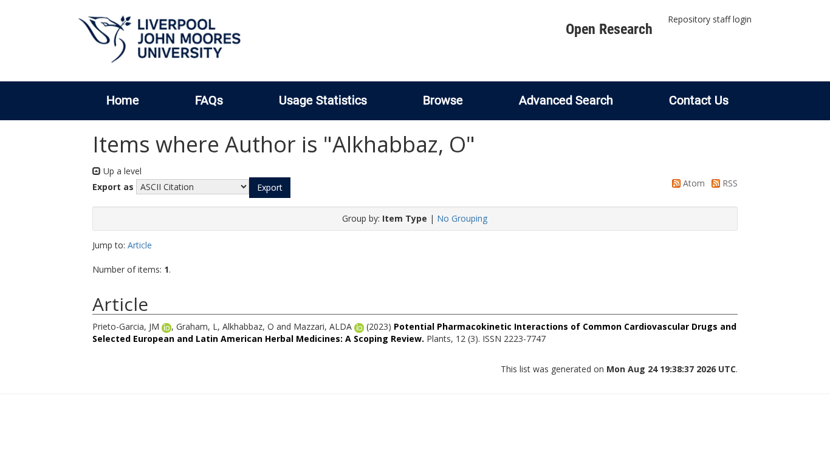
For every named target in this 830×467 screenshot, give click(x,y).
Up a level (121, 171)
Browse (443, 100)
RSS (729, 183)
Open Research (609, 29)
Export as (113, 187)
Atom (693, 183)
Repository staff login (710, 19)
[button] (269, 187)
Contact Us (699, 100)
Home (122, 100)
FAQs (209, 100)
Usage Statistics (323, 100)
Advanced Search (566, 100)
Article (140, 245)
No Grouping (462, 218)
